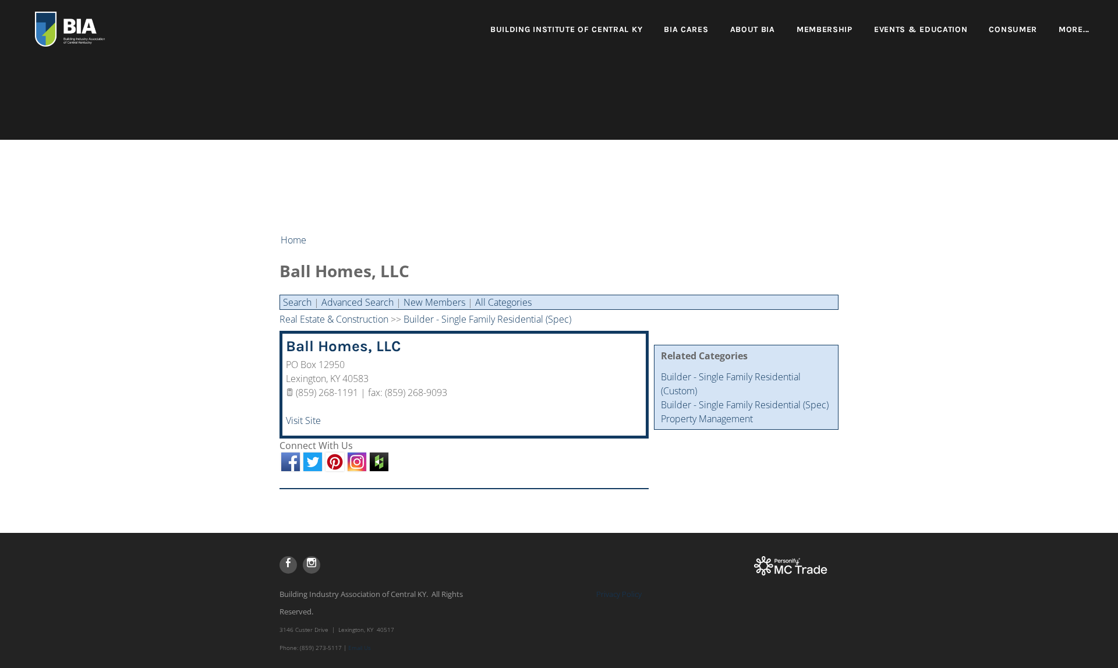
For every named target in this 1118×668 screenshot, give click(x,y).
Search (297, 302)
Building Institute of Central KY (566, 29)
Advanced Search (357, 302)
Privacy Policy (619, 594)
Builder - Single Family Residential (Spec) (745, 404)
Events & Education (921, 29)
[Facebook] (288, 565)
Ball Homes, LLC (343, 346)
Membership (824, 29)
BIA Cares (686, 29)
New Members (434, 302)
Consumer (1013, 29)
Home (293, 240)
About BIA (752, 29)
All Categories (503, 302)
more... (1074, 29)
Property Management (707, 418)
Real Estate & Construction (334, 319)
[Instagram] (311, 565)
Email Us (359, 648)
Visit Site (303, 420)
